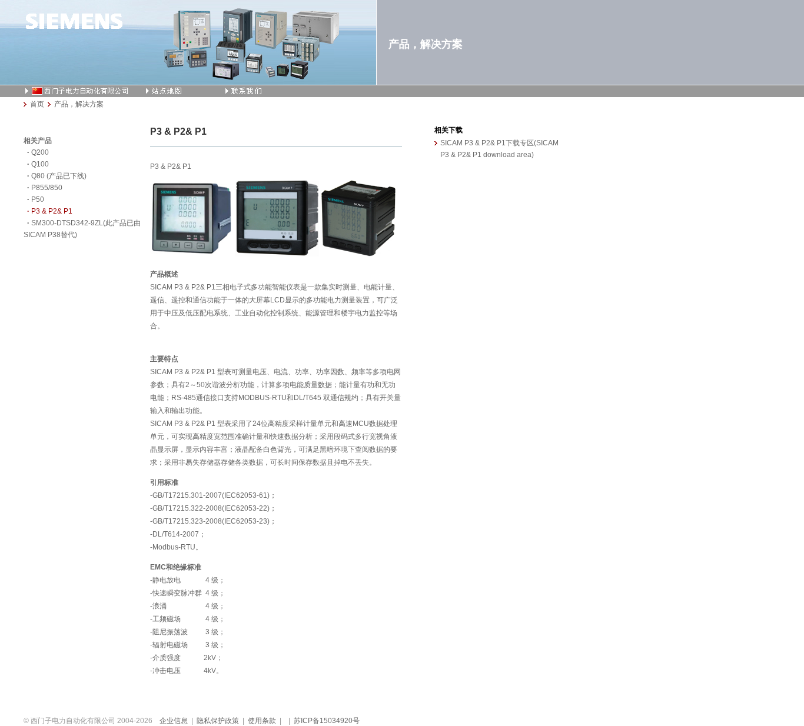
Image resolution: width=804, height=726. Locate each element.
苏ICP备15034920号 (327, 721)
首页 (37, 104)
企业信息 (174, 721)
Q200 (40, 152)
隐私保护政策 (218, 721)
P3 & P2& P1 (51, 211)
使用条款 (262, 721)
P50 (37, 199)
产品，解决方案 (79, 104)
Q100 (40, 164)
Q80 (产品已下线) (59, 176)
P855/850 (46, 188)
